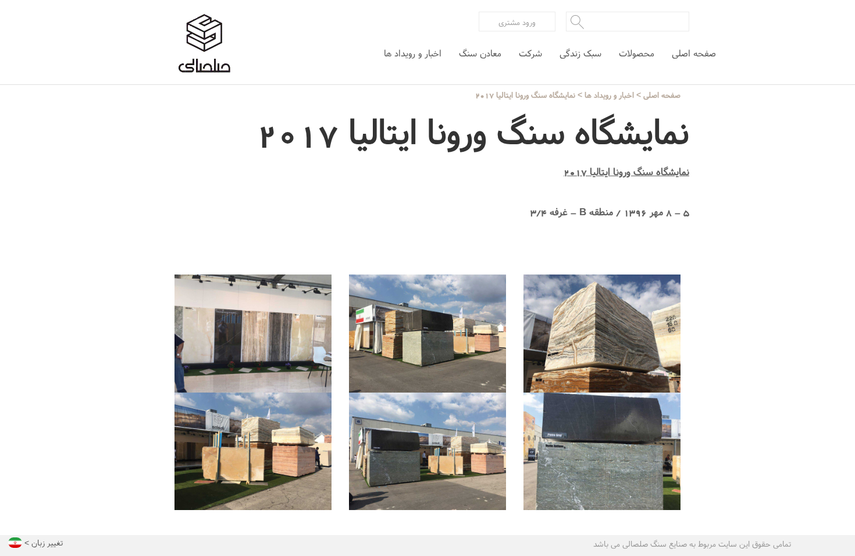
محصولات (636, 53)
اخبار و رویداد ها (412, 53)
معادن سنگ (480, 53)
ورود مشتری (517, 22)
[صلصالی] (204, 43)
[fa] (15, 546)
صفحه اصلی (694, 53)
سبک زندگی (580, 53)
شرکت (530, 53)
